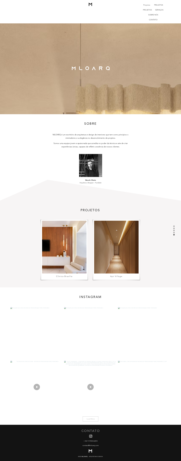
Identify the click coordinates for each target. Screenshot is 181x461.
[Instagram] (91, 436)
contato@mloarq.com (90, 445)
